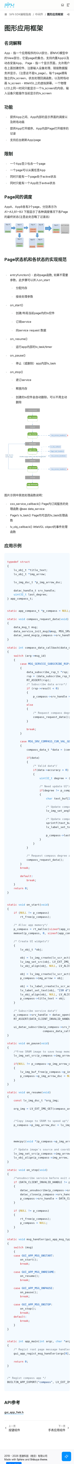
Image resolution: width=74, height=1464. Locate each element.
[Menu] (68, 5)
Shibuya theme (38, 1459)
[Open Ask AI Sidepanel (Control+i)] (66, 1456)
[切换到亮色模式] (62, 5)
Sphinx (20, 1459)
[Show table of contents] (68, 14)
